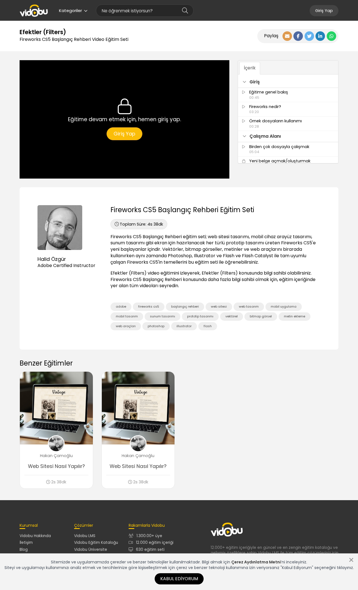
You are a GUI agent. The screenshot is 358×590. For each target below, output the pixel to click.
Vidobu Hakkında (35, 536)
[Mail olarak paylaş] (287, 36)
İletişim (26, 542)
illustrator (184, 326)
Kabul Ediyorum (179, 578)
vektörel (231, 316)
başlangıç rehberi (185, 306)
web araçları (126, 326)
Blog (24, 549)
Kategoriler (70, 10)
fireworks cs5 (148, 306)
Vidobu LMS (84, 536)
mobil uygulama (283, 306)
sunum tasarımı (162, 316)
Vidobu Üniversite (90, 549)
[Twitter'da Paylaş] (309, 36)
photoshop (156, 326)
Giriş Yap (324, 10)
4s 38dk (141, 224)
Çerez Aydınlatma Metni (256, 562)
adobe (121, 306)
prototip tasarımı (200, 316)
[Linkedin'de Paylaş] (320, 36)
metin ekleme (294, 316)
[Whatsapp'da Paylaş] (331, 36)
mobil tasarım (127, 316)
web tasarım (249, 306)
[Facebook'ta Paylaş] (298, 36)
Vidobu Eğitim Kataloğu (96, 542)
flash (208, 326)
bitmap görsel (261, 316)
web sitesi (219, 306)
